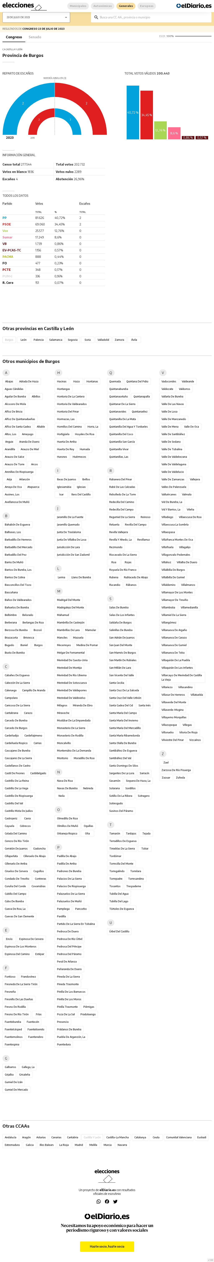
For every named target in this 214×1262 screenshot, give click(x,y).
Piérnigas (88, 1006)
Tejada (146, 833)
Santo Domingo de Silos (123, 765)
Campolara (11, 697)
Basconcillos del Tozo (18, 584)
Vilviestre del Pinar (173, 740)
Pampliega (63, 908)
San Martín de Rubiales (122, 660)
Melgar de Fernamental (71, 652)
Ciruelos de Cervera (16, 871)
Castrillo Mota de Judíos (19, 810)
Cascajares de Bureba (17, 750)
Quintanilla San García (122, 441)
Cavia (27, 818)
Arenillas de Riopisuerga (19, 471)
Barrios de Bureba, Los (18, 569)
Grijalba (9, 1074)
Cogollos (38, 871)
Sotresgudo (116, 803)
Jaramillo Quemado (68, 524)
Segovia (73, 339)
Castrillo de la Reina (17, 780)
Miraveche (63, 713)
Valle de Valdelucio (173, 471)
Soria (88, 339)
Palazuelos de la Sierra (71, 893)
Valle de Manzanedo (174, 419)
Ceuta (156, 1137)
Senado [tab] (35, 37)
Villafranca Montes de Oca (177, 539)
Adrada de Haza (28, 381)
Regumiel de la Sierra (122, 517)
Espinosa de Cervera (31, 939)
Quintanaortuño (118, 396)
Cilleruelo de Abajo (34, 856)
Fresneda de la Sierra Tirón (21, 984)
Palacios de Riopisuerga (71, 886)
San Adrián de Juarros (122, 637)
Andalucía (10, 1137)
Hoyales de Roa (84, 434)
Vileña (190, 509)
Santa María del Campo (123, 713)
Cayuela (9, 826)
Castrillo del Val (14, 803)
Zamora (119, 339)
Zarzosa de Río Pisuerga (176, 770)
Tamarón (114, 833)
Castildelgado (38, 773)
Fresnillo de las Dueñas (19, 999)
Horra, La (93, 426)
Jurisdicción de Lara (68, 547)
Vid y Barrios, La (171, 509)
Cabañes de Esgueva (17, 675)
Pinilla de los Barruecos (71, 991)
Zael (166, 762)
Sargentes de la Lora (121, 773)
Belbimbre (11, 615)
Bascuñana (11, 592)
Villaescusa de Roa (190, 517)
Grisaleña (24, 1074)
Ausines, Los (12, 494)
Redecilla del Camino (121, 502)
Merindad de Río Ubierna (72, 675)
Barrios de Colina (15, 577)
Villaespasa (168, 532)
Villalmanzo (188, 584)
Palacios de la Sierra (69, 878)
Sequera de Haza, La (138, 780)
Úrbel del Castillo (119, 931)
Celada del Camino (16, 833)
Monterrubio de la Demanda (74, 750)
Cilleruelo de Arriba (16, 863)
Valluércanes (169, 494)
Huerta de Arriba (66, 441)
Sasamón (114, 780)
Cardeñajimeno (33, 735)
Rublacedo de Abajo (136, 577)
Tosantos (115, 886)
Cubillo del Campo (15, 893)
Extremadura (12, 1144)
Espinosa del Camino (17, 954)
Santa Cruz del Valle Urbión (125, 697)
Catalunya (140, 1137)
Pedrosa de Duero (68, 931)
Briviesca (28, 637)
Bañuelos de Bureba (17, 607)
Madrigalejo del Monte (70, 607)
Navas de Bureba (67, 788)
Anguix (9, 441)
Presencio (63, 1021)
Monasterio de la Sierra (71, 728)
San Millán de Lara (120, 667)
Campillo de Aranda (33, 690)
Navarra (122, 1144)
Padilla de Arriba (66, 863)
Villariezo (167, 687)
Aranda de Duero (29, 441)
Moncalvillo (64, 743)
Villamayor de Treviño (175, 599)
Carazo (28, 713)
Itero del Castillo (81, 494)
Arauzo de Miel (30, 449)
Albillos (36, 396)
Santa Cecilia (116, 682)
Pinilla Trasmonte (67, 1006)
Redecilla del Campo (121, 509)
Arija (9, 479)
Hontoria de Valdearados (72, 404)
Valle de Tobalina (172, 449)
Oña (87, 833)
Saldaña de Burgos (120, 622)
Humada (85, 449)
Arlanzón (24, 479)
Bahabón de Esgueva (17, 524)
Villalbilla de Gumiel (173, 577)
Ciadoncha (39, 848)
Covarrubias (39, 886)
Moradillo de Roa (84, 758)
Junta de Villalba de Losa (71, 539)
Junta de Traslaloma (69, 532)
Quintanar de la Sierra (122, 404)
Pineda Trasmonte (68, 984)
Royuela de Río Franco (122, 569)
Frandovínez (28, 976)
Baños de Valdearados (18, 599)
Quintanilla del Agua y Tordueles (128, 426)
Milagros (62, 705)
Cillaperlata (11, 856)
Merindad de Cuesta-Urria (72, 660)
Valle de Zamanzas (173, 479)
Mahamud (63, 615)
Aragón (26, 1137)
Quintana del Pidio (137, 381)
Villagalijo (185, 547)
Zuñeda (180, 777)
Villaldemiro (169, 584)
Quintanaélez (140, 411)
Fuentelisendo (36, 1029)
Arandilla (10, 449)
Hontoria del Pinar (68, 411)
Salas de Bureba (119, 607)
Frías (39, 1014)
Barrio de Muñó (14, 562)
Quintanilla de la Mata (122, 419)
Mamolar (90, 630)
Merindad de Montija (69, 667)
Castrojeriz (11, 818)
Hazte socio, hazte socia (107, 1246)
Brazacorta (11, 637)
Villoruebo (168, 732)
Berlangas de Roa (33, 622)
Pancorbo (81, 908)
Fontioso (10, 976)
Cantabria (72, 1137)
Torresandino (136, 878)
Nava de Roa (65, 780)
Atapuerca (33, 486)
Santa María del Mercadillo (125, 728)
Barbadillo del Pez (16, 554)
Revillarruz (143, 539)
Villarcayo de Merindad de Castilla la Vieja (182, 677)
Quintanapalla (142, 396)
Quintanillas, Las (118, 456)
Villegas (187, 724)
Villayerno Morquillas (174, 717)
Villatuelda (197, 694)
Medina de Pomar (87, 645)
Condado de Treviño (17, 878)
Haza (76, 381)
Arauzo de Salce (14, 456)
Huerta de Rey (65, 449)
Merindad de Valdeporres (72, 690)
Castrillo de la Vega (16, 788)
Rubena (113, 577)
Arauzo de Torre (14, 464)
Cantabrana (11, 713)
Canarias (56, 1137)
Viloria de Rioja (188, 732)
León (24, 339)
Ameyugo (27, 434)
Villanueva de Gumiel (174, 645)
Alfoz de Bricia (13, 411)
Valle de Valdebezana (174, 456)
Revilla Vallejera (118, 532)
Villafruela (167, 547)
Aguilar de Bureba (15, 396)
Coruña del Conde (15, 886)
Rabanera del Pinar (120, 479)
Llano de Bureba (81, 577)
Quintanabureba (118, 389)
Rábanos (131, 584)
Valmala (186, 494)
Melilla (93, 1144)
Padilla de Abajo (66, 856)
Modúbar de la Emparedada (73, 720)
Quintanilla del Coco (121, 434)
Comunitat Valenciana (179, 1137)
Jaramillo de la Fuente (70, 517)
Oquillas (88, 826)
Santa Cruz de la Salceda (124, 690)
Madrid (79, 1144)
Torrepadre (115, 878)
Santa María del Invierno (123, 720)
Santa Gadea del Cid (121, 705)
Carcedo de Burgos (16, 728)
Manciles (62, 637)
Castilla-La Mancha (117, 1137)
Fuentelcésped (13, 1029)
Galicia (30, 1144)
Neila (62, 795)
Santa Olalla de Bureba (122, 743)
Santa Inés (145, 705)
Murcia (108, 1144)
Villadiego (167, 517)
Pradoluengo (88, 1014)
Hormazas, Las (66, 419)
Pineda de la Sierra (68, 976)
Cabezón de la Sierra (17, 682)
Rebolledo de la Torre (122, 494)
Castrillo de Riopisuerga (19, 795)
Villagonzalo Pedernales (176, 554)
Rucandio (114, 584)
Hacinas (61, 381)
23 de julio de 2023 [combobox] (18, 17)
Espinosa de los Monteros (20, 946)
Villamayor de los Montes (177, 592)
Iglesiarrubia (64, 486)
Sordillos (130, 788)
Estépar (39, 954)
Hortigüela (63, 434)
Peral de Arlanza (67, 961)
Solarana (114, 788)
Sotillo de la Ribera (120, 795)
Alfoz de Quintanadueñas (20, 419)
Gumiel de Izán (14, 1082)
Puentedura (64, 1044)
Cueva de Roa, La (15, 908)
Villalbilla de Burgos (173, 569)
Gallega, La (28, 1067)
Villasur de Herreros (173, 694)
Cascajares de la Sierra (18, 758)
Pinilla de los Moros (69, 999)
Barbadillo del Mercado (18, 547)
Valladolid (103, 339)
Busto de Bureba (15, 652)
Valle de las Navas (173, 404)
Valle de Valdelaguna (174, 464)
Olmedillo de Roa (67, 818)
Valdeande (188, 381)
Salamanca (55, 339)
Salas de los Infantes (122, 615)
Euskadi (201, 1137)
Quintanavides (117, 411)
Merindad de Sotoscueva (72, 682)
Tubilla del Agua (119, 893)
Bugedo (9, 645)
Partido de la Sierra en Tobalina (76, 923)
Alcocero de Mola (15, 404)
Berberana (11, 622)
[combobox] (154, 17)
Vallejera (195, 479)
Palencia (39, 339)
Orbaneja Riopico (67, 833)
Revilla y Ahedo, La (120, 539)
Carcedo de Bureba (16, 720)
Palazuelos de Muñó (69, 901)
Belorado (27, 615)
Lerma (61, 577)
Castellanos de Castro (18, 765)
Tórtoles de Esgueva (121, 908)
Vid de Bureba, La (172, 502)
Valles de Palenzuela (174, 486)
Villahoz (166, 562)
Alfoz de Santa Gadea (18, 426)
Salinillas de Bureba (120, 630)
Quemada (115, 381)
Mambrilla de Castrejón (70, 622)
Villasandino (185, 687)
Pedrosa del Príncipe (69, 946)
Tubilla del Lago (118, 901)
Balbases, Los (13, 532)
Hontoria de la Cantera (70, 396)
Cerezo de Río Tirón (17, 841)
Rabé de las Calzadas (122, 486)
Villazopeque (169, 724)
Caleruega (11, 690)
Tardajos (131, 833)
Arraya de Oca (13, 486)
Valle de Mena (170, 426)
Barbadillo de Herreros (18, 539)
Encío (9, 939)
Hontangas (63, 389)
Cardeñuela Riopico (16, 743)
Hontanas (92, 381)
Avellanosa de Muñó (17, 502)
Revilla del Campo (135, 524)
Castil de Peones (15, 773)
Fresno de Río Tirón (17, 1014)
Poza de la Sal (66, 1014)
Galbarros (10, 1067)
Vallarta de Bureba (172, 396)
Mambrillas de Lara (68, 630)
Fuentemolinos (14, 1036)
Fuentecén (33, 1021)
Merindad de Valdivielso (71, 697)
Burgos (38, 645)
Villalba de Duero (187, 562)
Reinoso (145, 517)
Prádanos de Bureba (69, 1029)
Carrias (38, 743)
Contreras (40, 878)
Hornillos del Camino (69, 426)
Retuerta (114, 524)
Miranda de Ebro (83, 705)
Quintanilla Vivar (119, 449)
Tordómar (115, 856)
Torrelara (135, 871)
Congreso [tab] (14, 37)
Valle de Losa (169, 411)
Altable (41, 426)
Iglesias (81, 486)
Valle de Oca (191, 426)
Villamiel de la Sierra (174, 615)
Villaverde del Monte (174, 702)
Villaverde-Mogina (172, 709)
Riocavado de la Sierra (123, 554)
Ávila (134, 339)
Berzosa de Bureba (16, 630)
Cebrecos (25, 826)
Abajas (9, 381)
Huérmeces (79, 456)
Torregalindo (117, 871)
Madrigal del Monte (68, 599)
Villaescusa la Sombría (175, 524)
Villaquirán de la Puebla (176, 660)
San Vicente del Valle (121, 675)
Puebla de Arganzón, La (71, 1036)
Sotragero (144, 795)
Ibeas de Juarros (66, 479)
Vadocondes (169, 381)
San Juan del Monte (120, 645)
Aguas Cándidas (14, 389)
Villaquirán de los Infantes (177, 667)
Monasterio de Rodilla (70, 735)
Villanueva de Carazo (174, 637)
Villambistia (168, 607)
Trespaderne (133, 886)
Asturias (41, 1137)
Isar (61, 494)
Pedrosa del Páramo (69, 954)
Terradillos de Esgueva (122, 841)
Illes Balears (47, 1144)
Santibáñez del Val (120, 758)
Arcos (34, 464)
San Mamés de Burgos (122, 652)
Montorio (62, 758)
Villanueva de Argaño (174, 630)
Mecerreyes (64, 645)
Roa (113, 562)
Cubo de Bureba (14, 901)
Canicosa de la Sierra (17, 705)
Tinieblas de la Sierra (122, 848)
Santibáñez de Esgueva (123, 750)
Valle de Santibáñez (173, 434)
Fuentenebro (35, 1036)
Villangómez (169, 622)
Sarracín (144, 773)
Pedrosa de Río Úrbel (69, 939)
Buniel (24, 645)
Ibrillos (86, 479)
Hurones (62, 456)
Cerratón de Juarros (16, 848)
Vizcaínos (195, 740)
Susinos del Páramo (121, 810)
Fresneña (10, 991)
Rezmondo (115, 547)
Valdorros (184, 389)
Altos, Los (10, 434)
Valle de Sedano (171, 441)
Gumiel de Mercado (16, 1089)
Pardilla (61, 916)
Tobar (144, 848)
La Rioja (64, 1144)
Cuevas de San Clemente (19, 916)
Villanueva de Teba (173, 652)
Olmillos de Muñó (67, 826)
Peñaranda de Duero (69, 969)
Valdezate (167, 389)
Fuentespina (12, 1044)
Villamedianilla (189, 607)
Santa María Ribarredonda (124, 735)
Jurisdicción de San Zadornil (73, 554)
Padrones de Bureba (69, 871)
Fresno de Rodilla (15, 1006)
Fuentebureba (13, 1021)
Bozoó (38, 630)
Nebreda (88, 788)
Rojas (128, 562)
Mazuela (78, 637)
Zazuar (166, 777)
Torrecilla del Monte (121, 863)
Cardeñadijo (12, 735)
